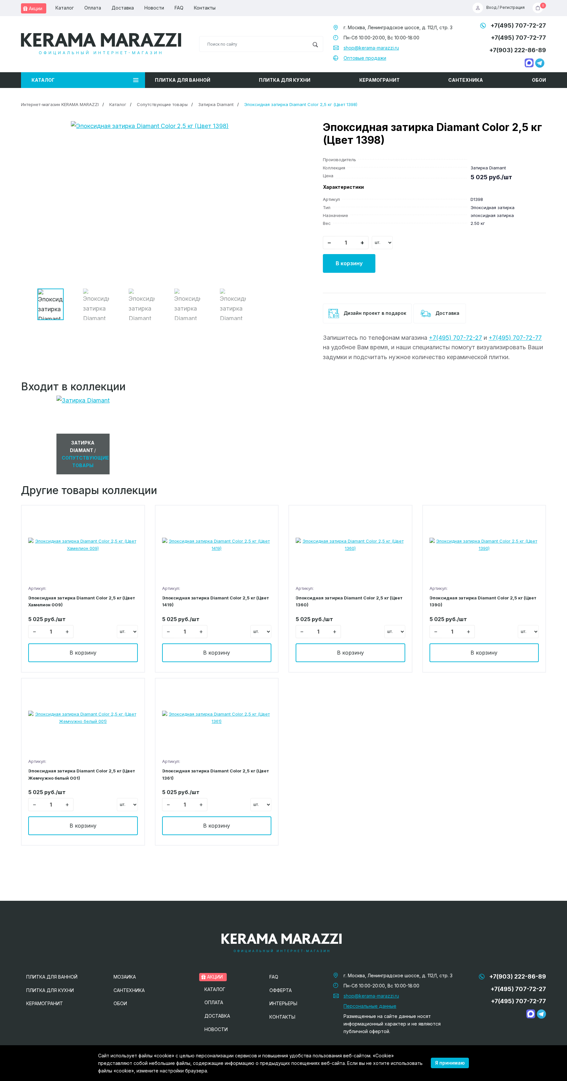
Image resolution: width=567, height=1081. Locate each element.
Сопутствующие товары (162, 104)
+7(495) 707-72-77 (518, 37)
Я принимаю (450, 1063)
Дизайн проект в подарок (374, 313)
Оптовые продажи (365, 58)
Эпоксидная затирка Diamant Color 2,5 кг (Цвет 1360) (349, 601)
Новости (154, 8)
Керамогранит (379, 80)
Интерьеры (283, 1003)
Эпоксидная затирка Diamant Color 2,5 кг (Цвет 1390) (483, 601)
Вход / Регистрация (505, 7)
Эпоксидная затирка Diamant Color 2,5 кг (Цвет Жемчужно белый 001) (81, 774)
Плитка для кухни (284, 80)
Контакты (205, 8)
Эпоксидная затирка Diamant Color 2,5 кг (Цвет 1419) (215, 601)
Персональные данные (370, 1006)
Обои (539, 80)
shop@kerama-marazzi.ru (371, 48)
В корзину (349, 263)
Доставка (123, 8)
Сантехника (465, 80)
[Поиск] (315, 44)
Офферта (280, 990)
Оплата (92, 8)
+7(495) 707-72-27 (518, 25)
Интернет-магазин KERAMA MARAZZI (60, 104)
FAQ (179, 8)
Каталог (64, 8)
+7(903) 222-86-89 (517, 50)
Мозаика (125, 977)
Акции (35, 8)
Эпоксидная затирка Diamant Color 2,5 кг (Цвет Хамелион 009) (81, 601)
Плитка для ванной (182, 80)
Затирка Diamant (216, 104)
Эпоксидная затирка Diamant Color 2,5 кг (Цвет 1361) (215, 774)
